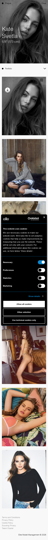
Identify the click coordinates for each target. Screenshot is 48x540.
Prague (8, 3)
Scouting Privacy (9, 525)
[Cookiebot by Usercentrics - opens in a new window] (29, 218)
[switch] (41, 270)
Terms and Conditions (11, 517)
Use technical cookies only (24, 320)
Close (43, 3)
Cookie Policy (7, 523)
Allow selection (24, 312)
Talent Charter (7, 528)
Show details (34, 296)
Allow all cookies (24, 304)
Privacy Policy (7, 520)
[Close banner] (44, 218)
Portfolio (8, 68)
